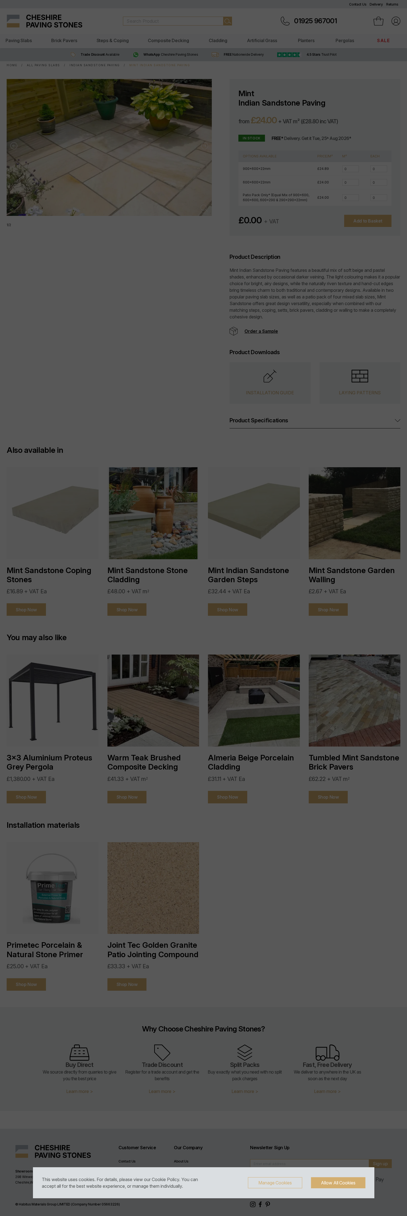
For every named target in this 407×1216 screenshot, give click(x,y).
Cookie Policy (165, 1179)
